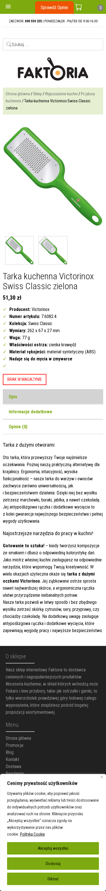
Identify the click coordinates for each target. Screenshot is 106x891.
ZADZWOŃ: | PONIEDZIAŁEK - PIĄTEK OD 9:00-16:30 (53, 21)
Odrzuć (53, 879)
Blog (10, 752)
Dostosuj (53, 863)
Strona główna (18, 93)
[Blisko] (102, 777)
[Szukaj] (6, 42)
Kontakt (12, 759)
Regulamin (15, 773)
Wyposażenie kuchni (61, 93)
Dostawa (13, 766)
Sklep (37, 93)
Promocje (14, 745)
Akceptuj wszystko (53, 848)
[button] (8, 7)
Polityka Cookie (32, 834)
